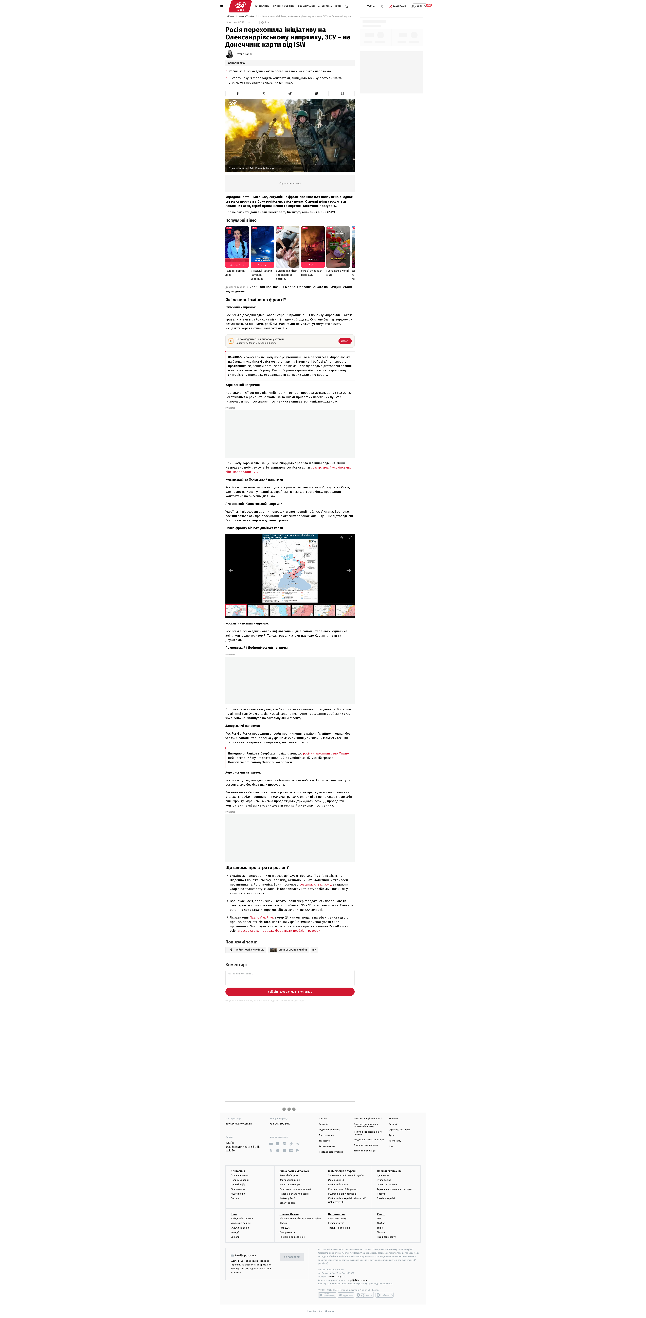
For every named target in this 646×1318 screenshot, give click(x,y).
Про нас (323, 1119)
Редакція (323, 1124)
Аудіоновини (238, 1193)
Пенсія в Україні (386, 1198)
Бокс (379, 1218)
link (271, 1144)
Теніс (380, 1227)
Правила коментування (366, 1145)
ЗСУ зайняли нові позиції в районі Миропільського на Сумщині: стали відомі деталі (288, 289)
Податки (381, 1193)
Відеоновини (238, 1189)
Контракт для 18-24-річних (342, 1189)
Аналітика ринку (337, 1218)
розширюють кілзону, (315, 884)
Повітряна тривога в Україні (295, 1189)
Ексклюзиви (306, 6)
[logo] (240, 6)
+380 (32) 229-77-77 (337, 1276)
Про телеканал (326, 1135)
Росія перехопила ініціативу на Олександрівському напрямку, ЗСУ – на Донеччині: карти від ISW (306, 16)
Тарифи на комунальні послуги (394, 1189)
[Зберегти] (342, 93)
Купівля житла (336, 1223)
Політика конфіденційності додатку (368, 1133)
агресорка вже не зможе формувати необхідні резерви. (279, 931)
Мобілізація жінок (338, 1184)
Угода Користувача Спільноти (369, 1140)
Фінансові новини (387, 1184)
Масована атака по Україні (294, 1193)
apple (346, 1295)
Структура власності (399, 1130)
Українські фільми (241, 1223)
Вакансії (393, 1124)
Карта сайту (395, 1141)
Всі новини (262, 6)
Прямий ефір (238, 1184)
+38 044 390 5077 (280, 1123)
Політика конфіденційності (368, 1119)
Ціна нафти (383, 1175)
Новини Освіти (289, 1214)
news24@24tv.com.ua (238, 1123)
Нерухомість (336, 1214)
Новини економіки (389, 1171)
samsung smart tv (384, 1295)
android (327, 1295)
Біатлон (381, 1232)
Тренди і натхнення (339, 1227)
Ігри (338, 6)
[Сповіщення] (382, 6)
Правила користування (331, 1152)
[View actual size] (342, 538)
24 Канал (230, 16)
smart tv (365, 1295)
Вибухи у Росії (287, 1198)
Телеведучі (324, 1141)
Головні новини (239, 1175)
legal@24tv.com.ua (357, 1280)
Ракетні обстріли (289, 1175)
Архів (391, 1135)
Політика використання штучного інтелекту (366, 1125)
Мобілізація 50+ (337, 1180)
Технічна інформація (364, 1151)
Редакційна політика (329, 1130)
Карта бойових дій (290, 1180)
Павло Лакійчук (262, 917)
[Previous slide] (231, 570)
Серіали (235, 1236)
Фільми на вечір (240, 1227)
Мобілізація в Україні (342, 1171)
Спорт (381, 1214)
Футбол (381, 1223)
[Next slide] (349, 570)
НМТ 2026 (285, 1227)
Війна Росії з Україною (294, 1171)
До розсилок (292, 1257)
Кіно (234, 1214)
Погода (235, 1198)
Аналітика (325, 6)
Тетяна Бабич (244, 54)
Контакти (393, 1119)
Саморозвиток (288, 1232)
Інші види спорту (386, 1236)
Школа (283, 1223)
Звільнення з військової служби (346, 1175)
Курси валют (384, 1180)
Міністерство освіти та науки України (300, 1218)
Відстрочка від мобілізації (342, 1193)
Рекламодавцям (327, 1146)
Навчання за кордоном (292, 1236)
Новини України (284, 6)
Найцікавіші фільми (242, 1218)
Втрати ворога (288, 1202)
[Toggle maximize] (350, 538)
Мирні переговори (290, 1184)
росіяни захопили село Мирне (326, 753)
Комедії (235, 1232)
